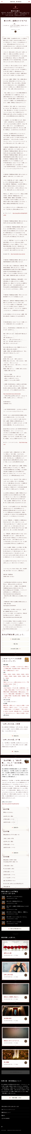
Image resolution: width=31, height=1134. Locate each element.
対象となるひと (22, 691)
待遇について (12, 705)
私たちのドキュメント (10, 713)
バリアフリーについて (20, 689)
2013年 (9, 674)
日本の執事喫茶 (6, 1118)
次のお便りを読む (15, 648)
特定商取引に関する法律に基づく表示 (11, 1106)
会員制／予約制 (8, 695)
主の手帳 (29, 1)
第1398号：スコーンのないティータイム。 (17, 916)
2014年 (13, 674)
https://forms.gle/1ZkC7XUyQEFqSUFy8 (10, 803)
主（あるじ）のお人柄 (8, 711)
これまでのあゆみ (7, 688)
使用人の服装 (11, 693)
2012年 (4, 674)
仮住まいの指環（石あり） (11, 996)
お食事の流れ (22, 688)
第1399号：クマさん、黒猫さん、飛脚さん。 (18, 912)
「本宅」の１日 (24, 709)
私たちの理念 (6, 666)
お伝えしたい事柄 (20, 705)
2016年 (22, 674)
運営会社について (6, 1112)
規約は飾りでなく (18, 711)
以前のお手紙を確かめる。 (16, 928)
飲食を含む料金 (14, 691)
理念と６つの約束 (20, 713)
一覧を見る (16, 751)
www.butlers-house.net (14, 1130)
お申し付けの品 (8, 974)
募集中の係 (5, 705)
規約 (4, 1115)
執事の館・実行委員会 (15, 1)
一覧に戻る (15, 643)
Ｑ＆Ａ (17, 670)
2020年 (15, 676)
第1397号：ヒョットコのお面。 (14, 921)
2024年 (7, 678)
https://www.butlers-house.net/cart (18, 254)
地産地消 (23, 695)
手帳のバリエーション (8, 682)
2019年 (10, 676)
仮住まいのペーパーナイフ (11, 1040)
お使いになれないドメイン (20, 682)
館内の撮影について (20, 693)
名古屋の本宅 (8, 1018)
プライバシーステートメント (9, 1109)
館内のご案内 (11, 689)
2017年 (27, 674)
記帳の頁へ (16, 827)
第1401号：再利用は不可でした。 (15, 901)
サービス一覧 (15, 688)
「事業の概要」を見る (16, 1097)
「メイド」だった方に (23, 707)
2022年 (23, 676)
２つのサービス (20, 666)
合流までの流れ (8, 709)
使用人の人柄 (8, 953)
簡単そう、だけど (13, 707)
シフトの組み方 (16, 709)
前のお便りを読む (16, 639)
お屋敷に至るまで (10, 670)
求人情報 (6, 1062)
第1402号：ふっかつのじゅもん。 (15, 896)
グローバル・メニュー (2, 1)
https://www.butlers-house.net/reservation (12, 393)
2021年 (19, 676)
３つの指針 (13, 666)
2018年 (6, 676)
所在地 (27, 693)
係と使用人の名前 (16, 668)
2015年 (18, 674)
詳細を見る (16, 735)
